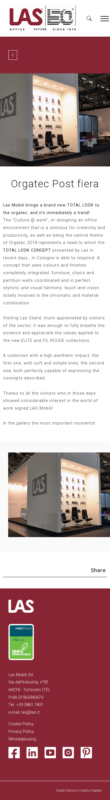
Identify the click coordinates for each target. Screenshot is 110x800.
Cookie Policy (21, 723)
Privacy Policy (21, 731)
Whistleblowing (22, 739)
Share (98, 570)
